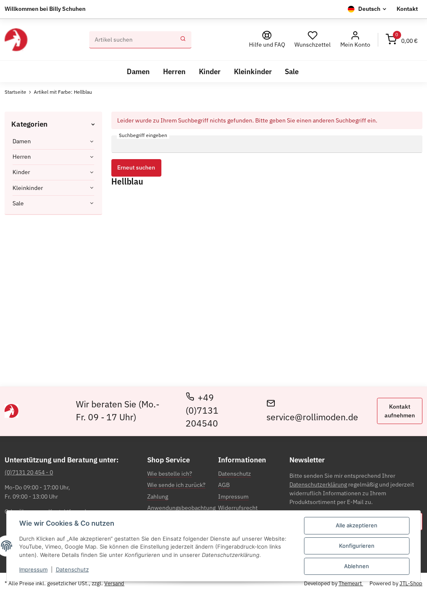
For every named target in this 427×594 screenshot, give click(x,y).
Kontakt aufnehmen (399, 411)
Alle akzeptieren (356, 525)
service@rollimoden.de (312, 417)
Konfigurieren (356, 545)
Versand (114, 583)
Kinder (21, 172)
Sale (18, 203)
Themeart (351, 583)
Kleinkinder (28, 188)
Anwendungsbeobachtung (181, 508)
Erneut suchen (136, 167)
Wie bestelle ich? (169, 473)
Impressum (33, 569)
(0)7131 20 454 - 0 (29, 472)
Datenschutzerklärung (318, 484)
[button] (355, 39)
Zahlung (157, 496)
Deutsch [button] (369, 8)
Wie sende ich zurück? (176, 485)
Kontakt (407, 8)
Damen (22, 141)
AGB (224, 485)
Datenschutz (72, 569)
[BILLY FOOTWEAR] (16, 39)
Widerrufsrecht (238, 508)
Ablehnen (356, 566)
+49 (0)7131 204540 (202, 410)
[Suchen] (183, 40)
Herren (22, 156)
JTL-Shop (410, 583)
